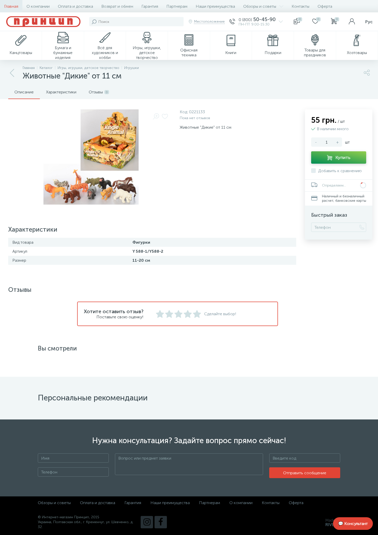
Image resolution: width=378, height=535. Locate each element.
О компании (38, 6)
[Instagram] (147, 522)
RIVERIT (332, 525)
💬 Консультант (353, 523)
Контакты (300, 6)
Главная (11, 6)
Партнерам (176, 6)
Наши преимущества (215, 6)
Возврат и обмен (117, 6)
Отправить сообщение (304, 472)
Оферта (325, 6)
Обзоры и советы (259, 6)
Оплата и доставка (75, 6)
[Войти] (352, 21)
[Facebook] (161, 522)
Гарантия (149, 6)
